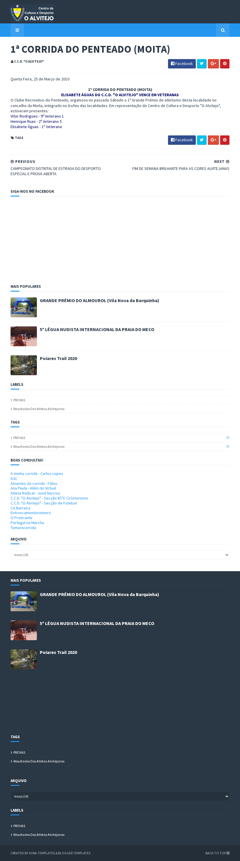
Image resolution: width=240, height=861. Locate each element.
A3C (14, 478)
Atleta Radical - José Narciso (35, 493)
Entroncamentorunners (31, 512)
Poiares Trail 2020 (58, 358)
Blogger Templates (74, 853)
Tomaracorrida (23, 527)
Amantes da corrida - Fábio (34, 483)
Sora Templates (42, 853)
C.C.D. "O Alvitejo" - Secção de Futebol (44, 503)
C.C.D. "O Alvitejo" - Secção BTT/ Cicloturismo (49, 498)
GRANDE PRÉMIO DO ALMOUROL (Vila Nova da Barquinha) (99, 300)
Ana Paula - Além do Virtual (33, 488)
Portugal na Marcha (27, 522)
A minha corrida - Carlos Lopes (37, 473)
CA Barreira (20, 508)
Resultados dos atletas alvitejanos (38, 409)
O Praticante (21, 517)
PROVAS (19, 400)
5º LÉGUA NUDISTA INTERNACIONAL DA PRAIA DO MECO (97, 329)
